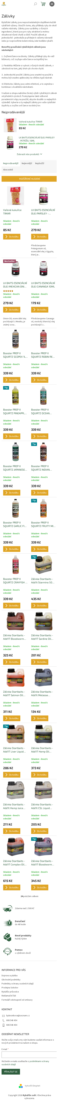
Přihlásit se (10, 1071)
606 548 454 (11, 1020)
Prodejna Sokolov (10, 987)
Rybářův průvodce (10, 991)
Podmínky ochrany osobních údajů (18, 983)
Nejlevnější (27, 163)
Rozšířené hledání (29, 178)
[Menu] (52, 4)
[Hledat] (35, 4)
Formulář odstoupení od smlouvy (17, 999)
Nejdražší (39, 163)
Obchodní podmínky (11, 979)
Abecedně (8, 169)
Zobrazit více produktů (28, 154)
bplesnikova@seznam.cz (18, 1015)
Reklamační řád (9, 995)
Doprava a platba (9, 975)
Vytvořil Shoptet (32, 1085)
